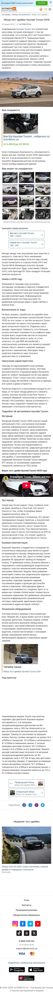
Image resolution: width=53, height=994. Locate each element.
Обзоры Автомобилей (21, 15)
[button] (50, 9)
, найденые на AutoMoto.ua (26, 138)
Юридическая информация (26, 915)
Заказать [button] (42, 3)
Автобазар (6, 15)
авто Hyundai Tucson (22, 233)
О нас (26, 900)
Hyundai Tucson (23, 29)
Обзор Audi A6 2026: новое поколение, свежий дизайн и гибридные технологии (25, 868)
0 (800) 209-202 (26, 941)
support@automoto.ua (26, 948)
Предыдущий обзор (24, 782)
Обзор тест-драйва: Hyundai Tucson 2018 (21, 671)
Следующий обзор (25, 791)
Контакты (26, 905)
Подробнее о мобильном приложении (26, 962)
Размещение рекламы (26, 910)
